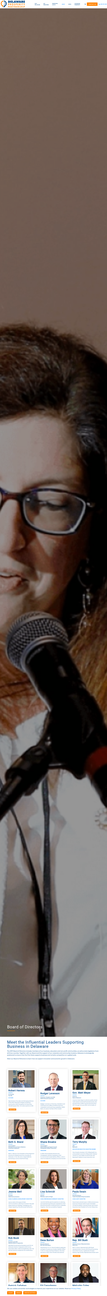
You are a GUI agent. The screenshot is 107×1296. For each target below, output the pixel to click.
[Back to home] (13, 4)
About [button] (63, 4)
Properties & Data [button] (55, 4)
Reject (18, 1292)
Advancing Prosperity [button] (77, 4)
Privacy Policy (76, 1288)
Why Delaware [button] (37, 4)
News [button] (69, 4)
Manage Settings (30, 1292)
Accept (10, 1292)
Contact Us (92, 4)
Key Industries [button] (46, 4)
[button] (85, 4)
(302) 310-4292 (103, 4)
